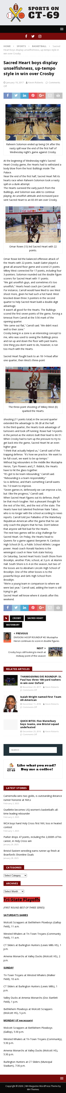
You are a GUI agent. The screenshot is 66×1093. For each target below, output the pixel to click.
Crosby (16, 618)
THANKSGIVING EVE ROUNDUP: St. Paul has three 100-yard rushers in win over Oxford (41, 679)
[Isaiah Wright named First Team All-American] (11, 703)
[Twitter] (33, 36)
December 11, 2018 (32, 704)
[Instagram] (40, 36)
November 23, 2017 (32, 687)
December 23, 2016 (32, 731)
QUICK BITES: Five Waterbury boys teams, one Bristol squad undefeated (39, 724)
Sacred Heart (35, 618)
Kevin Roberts (35, 82)
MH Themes (33, 1089)
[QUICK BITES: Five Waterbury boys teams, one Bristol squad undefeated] (11, 724)
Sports (21, 46)
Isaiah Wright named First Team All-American (40, 698)
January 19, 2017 (15, 82)
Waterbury (13, 624)
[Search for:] (33, 750)
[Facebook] (26, 36)
